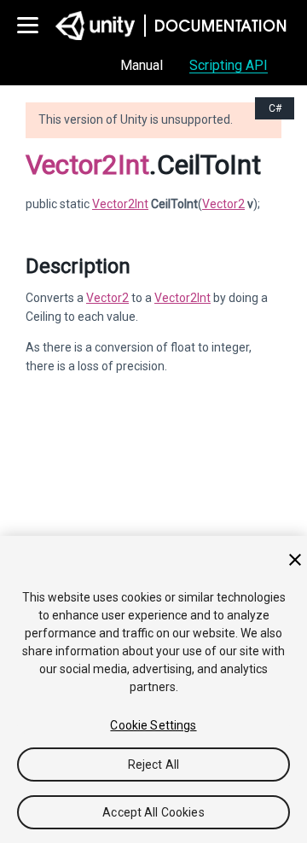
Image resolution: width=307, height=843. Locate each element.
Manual (141, 65)
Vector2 (223, 204)
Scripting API (228, 65)
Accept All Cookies (153, 812)
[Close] (295, 559)
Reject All (153, 764)
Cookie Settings (153, 725)
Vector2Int (87, 164)
